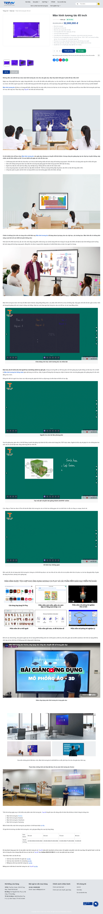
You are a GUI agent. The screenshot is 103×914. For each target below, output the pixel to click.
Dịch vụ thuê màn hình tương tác (39, 5)
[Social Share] (54, 60)
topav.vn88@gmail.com (39, 889)
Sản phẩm (35, 2)
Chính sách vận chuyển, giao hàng (62, 889)
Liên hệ (79, 887)
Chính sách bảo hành (58, 887)
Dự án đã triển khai (82, 892)
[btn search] (77, 3)
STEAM (53, 2)
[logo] (9, 3)
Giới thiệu (27, 2)
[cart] (98, 4)
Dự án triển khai (62, 2)
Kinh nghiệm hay (54, 5)
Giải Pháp (44, 2)
